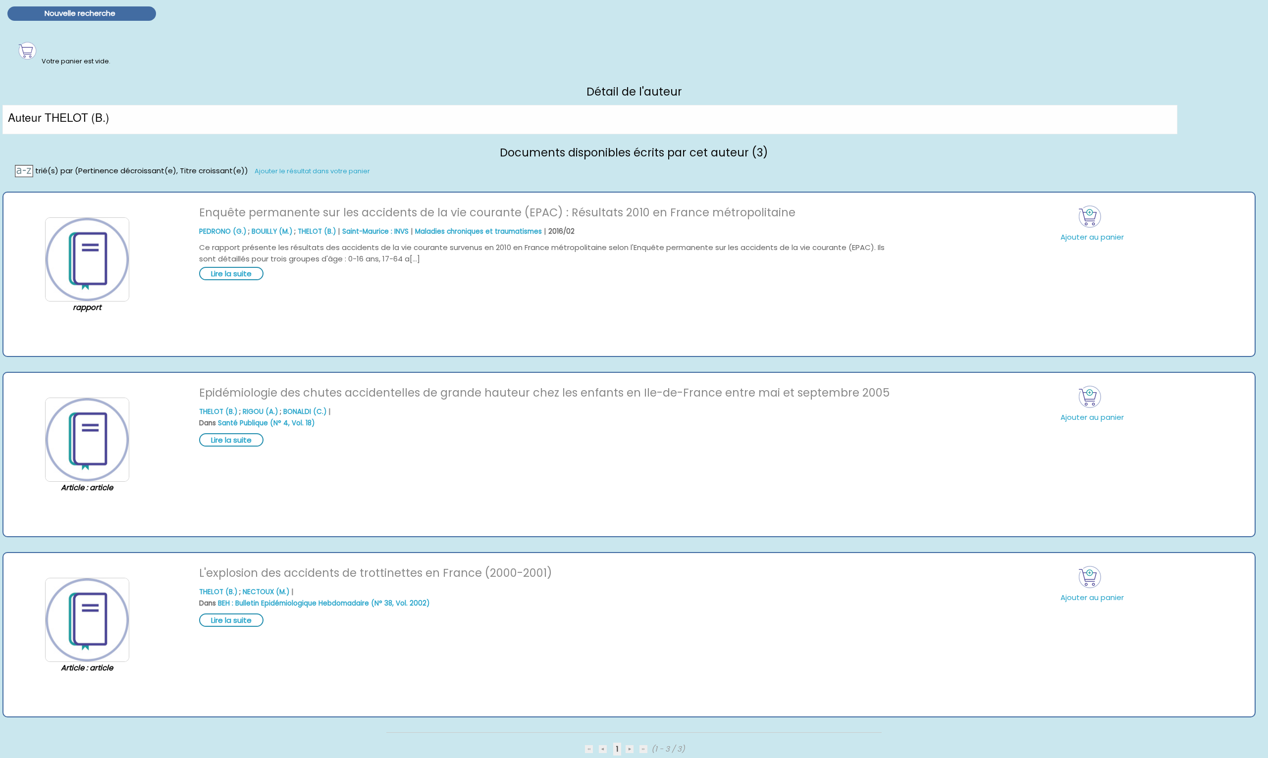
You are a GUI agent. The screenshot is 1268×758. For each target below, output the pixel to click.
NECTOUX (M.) (266, 592)
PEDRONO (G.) (222, 231)
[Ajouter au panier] (1089, 216)
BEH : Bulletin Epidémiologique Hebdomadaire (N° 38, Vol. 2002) (323, 603)
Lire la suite (231, 273)
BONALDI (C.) (304, 411)
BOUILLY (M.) (272, 231)
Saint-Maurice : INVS (375, 231)
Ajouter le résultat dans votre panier (312, 170)
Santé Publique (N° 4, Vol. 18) (266, 423)
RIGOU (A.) (260, 411)
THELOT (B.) (317, 231)
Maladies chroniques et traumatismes (478, 231)
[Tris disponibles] (25, 170)
